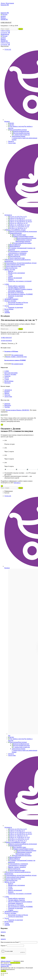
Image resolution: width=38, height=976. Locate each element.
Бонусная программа (11, 373)
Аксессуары (8, 396)
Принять (3, 971)
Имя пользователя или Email (10, 942)
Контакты (7, 382)
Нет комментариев (17, 355)
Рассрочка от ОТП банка (11, 351)
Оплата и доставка (10, 374)
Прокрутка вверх (6, 964)
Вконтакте (7, 405)
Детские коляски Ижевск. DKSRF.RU (17, 410)
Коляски (7, 391)
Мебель (6, 393)
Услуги (6, 377)
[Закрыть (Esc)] (1, 973)
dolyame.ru (17, 482)
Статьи (6, 379)
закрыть (3, 932)
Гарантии (7, 376)
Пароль (3, 945)
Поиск (20, 29)
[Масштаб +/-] (7, 973)
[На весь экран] (5, 973)
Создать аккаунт (15, 963)
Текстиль (7, 395)
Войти (3, 957)
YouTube (7, 407)
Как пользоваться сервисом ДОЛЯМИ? (15, 360)
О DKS (6, 371)
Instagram (7, 403)
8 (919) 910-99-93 (6, 340)
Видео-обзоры (8, 381)
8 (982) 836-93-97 (32, 9)
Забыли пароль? (6, 961)
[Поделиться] (3, 973)
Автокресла (8, 390)
